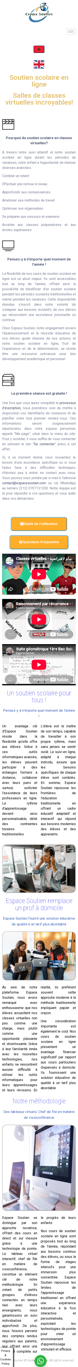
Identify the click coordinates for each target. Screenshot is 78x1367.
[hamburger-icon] (71, 31)
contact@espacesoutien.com (24, 483)
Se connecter (44, 444)
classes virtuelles (16, 1018)
